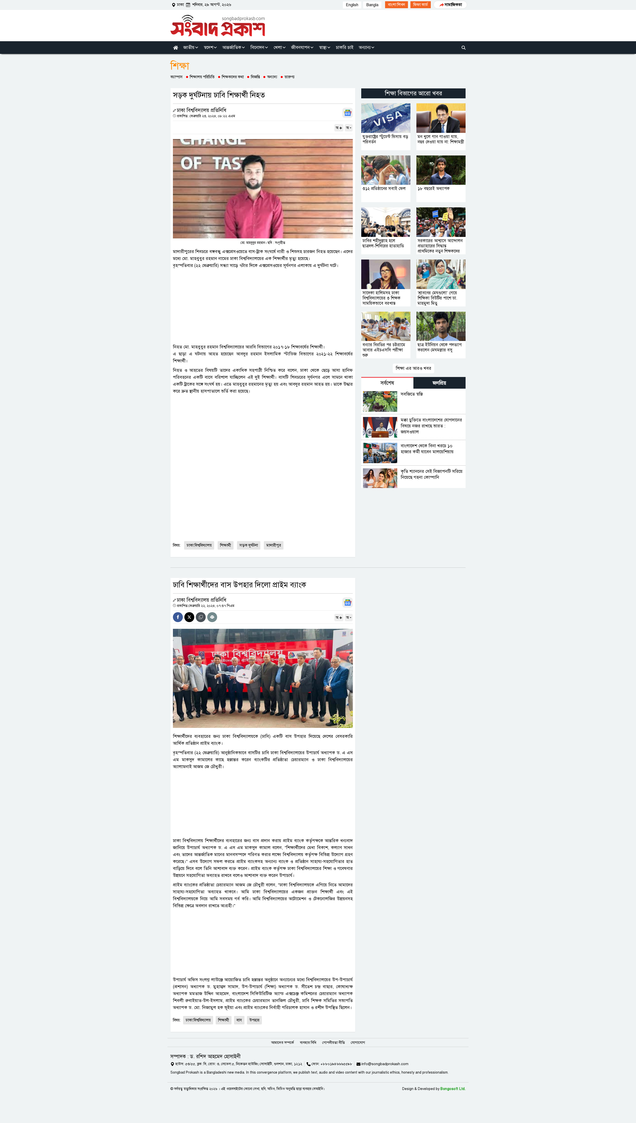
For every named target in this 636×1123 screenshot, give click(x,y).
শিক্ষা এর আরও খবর (413, 368)
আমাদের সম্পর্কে (282, 1042)
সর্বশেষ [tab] (387, 383)
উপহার (254, 1020)
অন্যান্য (272, 77)
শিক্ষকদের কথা (233, 77)
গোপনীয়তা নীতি (333, 1042)
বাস (239, 1020)
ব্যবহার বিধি (308, 1042)
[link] (396, 4)
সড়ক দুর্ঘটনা (248, 545)
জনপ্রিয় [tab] (439, 383)
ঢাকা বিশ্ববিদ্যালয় (199, 545)
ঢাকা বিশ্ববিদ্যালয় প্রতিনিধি (201, 110)
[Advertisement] (263, 306)
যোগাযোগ (358, 1042)
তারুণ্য (289, 77)
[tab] (387, 383)
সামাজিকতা (453, 4)
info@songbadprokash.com (384, 1064)
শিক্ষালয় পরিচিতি (202, 77)
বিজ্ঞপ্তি (255, 77)
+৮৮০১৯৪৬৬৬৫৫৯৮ (336, 1064)
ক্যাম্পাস (176, 77)
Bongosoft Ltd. (453, 1089)
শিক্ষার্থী (225, 545)
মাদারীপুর (273, 545)
